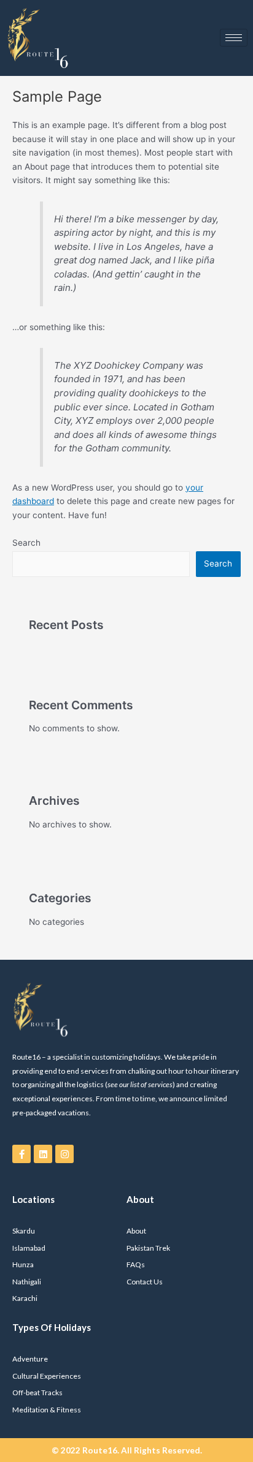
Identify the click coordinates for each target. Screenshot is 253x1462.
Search (26, 543)
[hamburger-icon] (233, 38)
